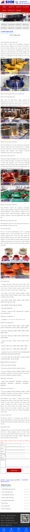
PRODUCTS (19, 6)
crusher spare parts (25, 28)
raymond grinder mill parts (8, 494)
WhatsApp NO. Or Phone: (3, 455)
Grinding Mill (4, 24)
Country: (3, 445)
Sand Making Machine (18, 24)
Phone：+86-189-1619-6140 (7, 518)
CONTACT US (11, 10)
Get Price (18, 531)
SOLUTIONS (26, 6)
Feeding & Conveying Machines (11, 28)
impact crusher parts (11, 480)
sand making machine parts (8, 500)
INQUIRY (18, 10)
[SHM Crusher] (7, 2)
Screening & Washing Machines (18, 28)
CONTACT (26, 531)
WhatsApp (11, 531)
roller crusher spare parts (7, 492)
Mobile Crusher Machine (25, 24)
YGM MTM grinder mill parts (8, 489)
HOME (4, 6)
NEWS (4, 10)
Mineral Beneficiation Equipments (4, 28)
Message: (3, 459)
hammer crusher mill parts (8, 497)
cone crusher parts (6, 505)
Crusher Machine (11, 24)
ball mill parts (5, 503)
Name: (2, 448)
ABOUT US (11, 6)
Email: (2, 451)
